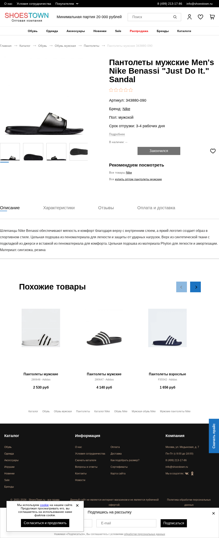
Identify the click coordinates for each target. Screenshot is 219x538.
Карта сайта (118, 473)
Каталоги (184, 31)
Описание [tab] (10, 207)
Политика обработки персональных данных (189, 502)
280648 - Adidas (40, 379)
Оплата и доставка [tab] (156, 207)
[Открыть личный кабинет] (189, 16)
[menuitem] (33, 31)
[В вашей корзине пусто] (212, 16)
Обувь (33, 31)
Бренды (163, 31)
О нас (8, 3)
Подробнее (117, 134)
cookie (44, 505)
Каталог (24, 45)
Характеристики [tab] (59, 207)
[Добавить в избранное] (213, 151)
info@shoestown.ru (199, 3)
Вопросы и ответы (86, 466)
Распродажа (139, 31)
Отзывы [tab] (106, 207)
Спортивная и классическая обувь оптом (26, 16)
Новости (80, 480)
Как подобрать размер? (125, 460)
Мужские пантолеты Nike (175, 411)
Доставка (116, 453)
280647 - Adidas (104, 379)
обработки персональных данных (144, 534)
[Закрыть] (77, 505)
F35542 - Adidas (167, 379)
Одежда (52, 31)
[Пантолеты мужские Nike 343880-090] (44, 95)
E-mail (106, 523)
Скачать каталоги (85, 460)
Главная (6, 45)
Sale (118, 31)
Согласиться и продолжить (45, 523)
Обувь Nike (120, 411)
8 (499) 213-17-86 (169, 3)
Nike (126, 109)
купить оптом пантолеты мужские (138, 179)
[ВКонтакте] (186, 474)
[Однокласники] (192, 474)
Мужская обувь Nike (144, 411)
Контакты (81, 473)
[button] (176, 17)
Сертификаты (119, 466)
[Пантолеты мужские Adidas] (40, 339)
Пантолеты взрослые (167, 374)
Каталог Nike (102, 411)
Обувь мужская (65, 45)
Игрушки (9, 466)
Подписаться (173, 523)
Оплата (115, 447)
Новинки (100, 31)
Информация (87, 436)
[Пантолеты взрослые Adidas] (167, 339)
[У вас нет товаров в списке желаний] (200, 16)
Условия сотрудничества (34, 3)
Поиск (137, 17)
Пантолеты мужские (41, 374)
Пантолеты (91, 45)
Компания (175, 436)
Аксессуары (76, 31)
